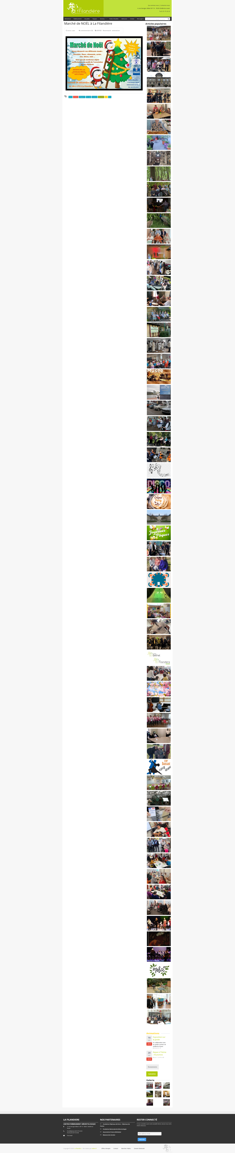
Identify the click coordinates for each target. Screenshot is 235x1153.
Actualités (87, 19)
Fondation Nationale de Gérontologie (114, 1129)
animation (116, 31)
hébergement (82, 97)
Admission (124, 19)
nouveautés (94, 97)
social (106, 97)
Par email (69, 1135)
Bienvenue (68, 19)
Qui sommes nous (153, 5)
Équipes (95, 19)
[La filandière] (85, 8)
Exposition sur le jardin (159, 1038)
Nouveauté (107, 31)
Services (102, 19)
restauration (101, 97)
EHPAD (99, 31)
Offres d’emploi (105, 1148)
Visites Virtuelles (114, 19)
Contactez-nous (165, 5)
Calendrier (152, 1074)
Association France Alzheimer (112, 1132)
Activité (70, 97)
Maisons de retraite (109, 1135)
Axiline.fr (94, 1148)
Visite (110, 97)
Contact (132, 19)
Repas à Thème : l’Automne (159, 1053)
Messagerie (140, 19)
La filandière (77, 1148)
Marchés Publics (126, 1148)
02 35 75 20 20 (165, 11)
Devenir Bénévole (139, 1148)
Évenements (152, 1067)
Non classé (88, 97)
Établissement (78, 19)
